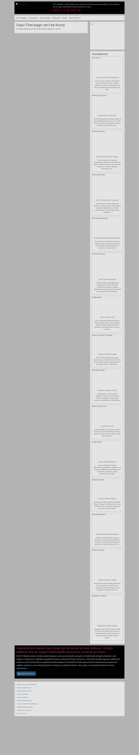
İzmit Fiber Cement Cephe (107, 156)
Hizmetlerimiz (33, 18)
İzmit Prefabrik (21, 18)
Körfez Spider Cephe (107, 498)
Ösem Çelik (56, 18)
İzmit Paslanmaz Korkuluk (107, 200)
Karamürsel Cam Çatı (107, 115)
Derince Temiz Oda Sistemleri (27, 684)
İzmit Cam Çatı (107, 426)
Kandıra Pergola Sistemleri (107, 534)
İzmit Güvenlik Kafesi (107, 279)
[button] (26, 673)
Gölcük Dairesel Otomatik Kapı (107, 238)
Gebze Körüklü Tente (107, 580)
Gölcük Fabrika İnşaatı (107, 354)
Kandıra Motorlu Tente (107, 390)
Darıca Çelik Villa (107, 317)
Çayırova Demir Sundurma (107, 77)
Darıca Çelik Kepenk (107, 461)
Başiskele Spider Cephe (107, 625)
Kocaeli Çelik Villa (22, 697)
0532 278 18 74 (74, 18)
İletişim (64, 18)
